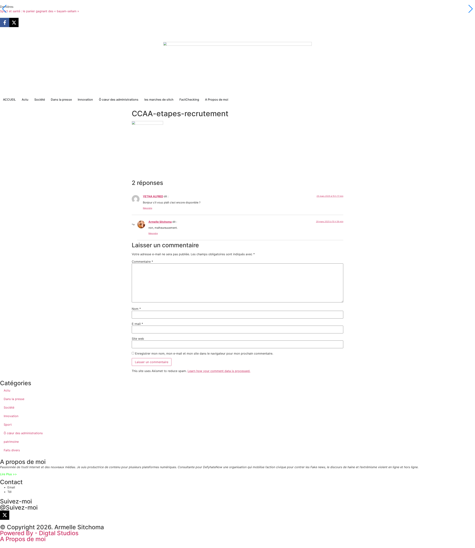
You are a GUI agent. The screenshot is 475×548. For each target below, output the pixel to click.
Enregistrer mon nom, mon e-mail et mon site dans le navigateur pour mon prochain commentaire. (204, 353)
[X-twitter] (14, 22)
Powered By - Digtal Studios (39, 533)
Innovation (11, 416)
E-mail (137, 323)
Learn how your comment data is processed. (219, 371)
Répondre (147, 208)
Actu (7, 390)
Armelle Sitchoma (160, 221)
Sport (8, 424)
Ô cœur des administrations (23, 433)
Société (9, 407)
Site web (138, 338)
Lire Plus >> (8, 474)
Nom (136, 308)
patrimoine (11, 441)
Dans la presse (14, 399)
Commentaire (142, 261)
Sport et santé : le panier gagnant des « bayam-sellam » (39, 11)
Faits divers (12, 450)
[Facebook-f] (4, 22)
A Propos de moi (23, 539)
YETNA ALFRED (153, 196)
